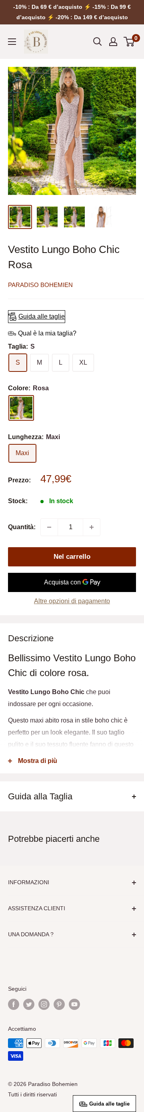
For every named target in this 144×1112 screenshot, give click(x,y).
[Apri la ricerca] (97, 41)
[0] (129, 41)
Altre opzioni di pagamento (72, 601)
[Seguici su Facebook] (13, 1004)
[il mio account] (113, 41)
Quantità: (22, 527)
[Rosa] (21, 408)
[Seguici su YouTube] (74, 1004)
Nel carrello (72, 556)
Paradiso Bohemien (40, 284)
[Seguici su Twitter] (28, 1004)
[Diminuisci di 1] (49, 527)
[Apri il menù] (12, 41)
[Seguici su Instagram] (44, 1004)
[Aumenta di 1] (91, 527)
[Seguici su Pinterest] (59, 1004)
